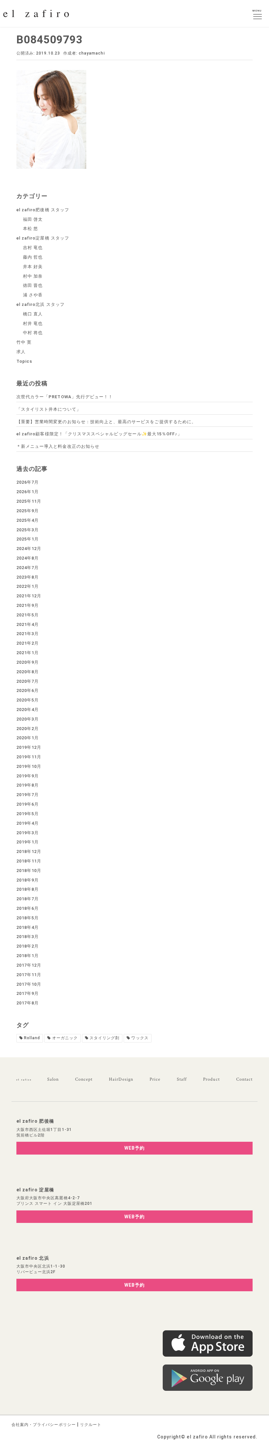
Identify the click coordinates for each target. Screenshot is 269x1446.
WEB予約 (134, 1148)
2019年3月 (27, 832)
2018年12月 (28, 851)
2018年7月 (27, 898)
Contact (244, 1079)
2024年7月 (27, 567)
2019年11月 (28, 756)
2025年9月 (27, 510)
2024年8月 (27, 558)
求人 (21, 351)
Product (211, 1079)
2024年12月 (28, 548)
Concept (84, 1079)
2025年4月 (27, 520)
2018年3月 (27, 936)
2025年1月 (27, 539)
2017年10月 (28, 984)
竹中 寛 (23, 342)
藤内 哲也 (33, 257)
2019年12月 (28, 747)
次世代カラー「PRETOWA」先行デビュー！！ (64, 396)
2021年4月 (27, 624)
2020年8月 (27, 671)
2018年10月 (28, 870)
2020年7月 (27, 681)
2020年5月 (27, 700)
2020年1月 (27, 737)
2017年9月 (27, 993)
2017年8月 (27, 1002)
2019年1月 (27, 841)
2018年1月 (27, 955)
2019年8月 (27, 785)
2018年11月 (28, 861)
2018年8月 (27, 889)
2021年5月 (27, 614)
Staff (182, 1079)
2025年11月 (28, 501)
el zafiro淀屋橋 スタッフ (42, 238)
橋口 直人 (33, 313)
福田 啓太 (33, 219)
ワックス (139, 1038)
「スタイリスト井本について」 (48, 409)
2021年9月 (27, 605)
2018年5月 (27, 917)
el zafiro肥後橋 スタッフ (42, 209)
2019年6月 (27, 804)
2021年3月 (27, 633)
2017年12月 (28, 965)
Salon (53, 1079)
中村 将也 (33, 332)
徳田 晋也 (33, 285)
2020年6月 (27, 690)
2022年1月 (27, 586)
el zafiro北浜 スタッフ (40, 304)
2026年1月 (27, 491)
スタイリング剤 (104, 1038)
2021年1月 (27, 652)
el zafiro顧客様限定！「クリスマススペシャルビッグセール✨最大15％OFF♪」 (99, 433)
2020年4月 (27, 709)
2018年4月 (27, 927)
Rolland (32, 1038)
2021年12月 (28, 595)
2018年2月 (27, 946)
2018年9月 (27, 880)
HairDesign (121, 1079)
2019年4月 (27, 823)
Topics (24, 361)
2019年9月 (27, 775)
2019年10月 (28, 766)
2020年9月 (27, 662)
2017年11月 (28, 974)
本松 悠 (30, 228)
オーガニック (65, 1038)
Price (155, 1079)
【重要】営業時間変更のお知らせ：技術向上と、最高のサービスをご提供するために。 (106, 421)
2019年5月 (27, 813)
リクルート (90, 1424)
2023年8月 (27, 577)
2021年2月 (27, 643)
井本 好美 (33, 266)
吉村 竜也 (33, 247)
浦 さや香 (33, 294)
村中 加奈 (33, 276)
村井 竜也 (33, 323)
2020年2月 (27, 728)
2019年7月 (27, 794)
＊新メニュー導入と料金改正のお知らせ (57, 446)
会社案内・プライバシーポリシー (43, 1424)
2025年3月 (27, 529)
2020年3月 (27, 719)
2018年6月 (27, 908)
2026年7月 (27, 482)
